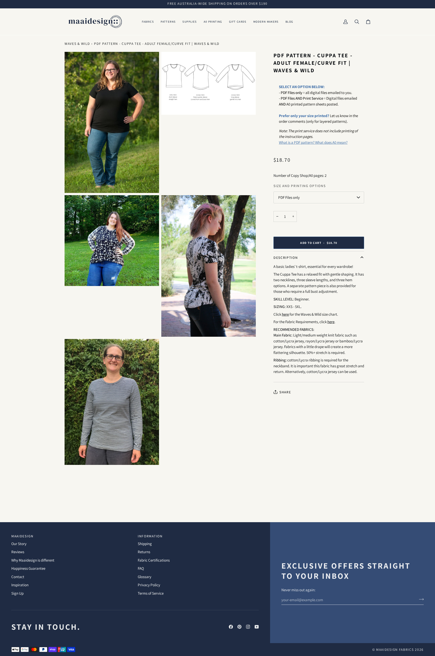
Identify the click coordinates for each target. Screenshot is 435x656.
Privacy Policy (149, 584)
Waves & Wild (77, 43)
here (285, 314)
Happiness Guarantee (28, 568)
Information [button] (150, 536)
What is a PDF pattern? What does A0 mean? (313, 142)
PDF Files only (289, 197)
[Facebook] (231, 627)
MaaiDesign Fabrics (395, 649)
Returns (144, 551)
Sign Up (17, 593)
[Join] (420, 599)
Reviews (17, 551)
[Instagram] (248, 627)
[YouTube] (257, 627)
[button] (147, 21)
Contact (17, 576)
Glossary (144, 576)
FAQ (141, 568)
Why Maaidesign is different (32, 560)
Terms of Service (151, 593)
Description (285, 257)
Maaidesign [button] (22, 536)
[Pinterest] (239, 627)
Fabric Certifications (154, 560)
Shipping (145, 543)
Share (285, 392)
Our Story (19, 543)
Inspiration (20, 584)
